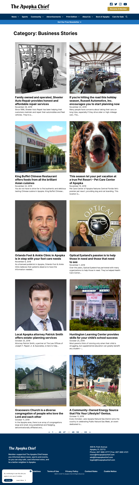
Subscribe (91, 244)
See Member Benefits (69, 262)
